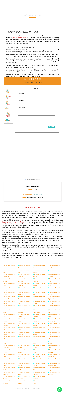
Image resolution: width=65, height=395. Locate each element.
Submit (51, 127)
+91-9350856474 (38, 194)
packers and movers (19, 38)
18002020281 (33, 79)
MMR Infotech (46, 388)
